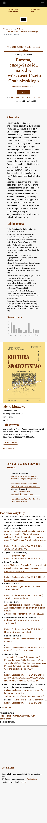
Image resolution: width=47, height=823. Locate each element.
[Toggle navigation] (42, 3)
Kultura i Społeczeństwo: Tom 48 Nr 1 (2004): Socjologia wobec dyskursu (24, 596)
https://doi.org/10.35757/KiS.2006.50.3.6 (25, 97)
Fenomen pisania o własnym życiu (31, 700)
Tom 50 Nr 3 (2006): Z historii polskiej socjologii (22, 32)
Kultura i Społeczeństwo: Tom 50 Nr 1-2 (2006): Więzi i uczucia (25, 500)
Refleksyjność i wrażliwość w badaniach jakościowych (21, 621)
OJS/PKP (24, 782)
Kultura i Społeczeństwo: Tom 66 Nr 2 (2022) (24, 614)
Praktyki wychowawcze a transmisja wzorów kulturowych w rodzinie (23, 691)
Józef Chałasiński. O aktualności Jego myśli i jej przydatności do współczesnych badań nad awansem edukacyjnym (25, 568)
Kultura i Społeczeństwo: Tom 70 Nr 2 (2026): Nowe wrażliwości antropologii (24, 630)
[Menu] (23, 19)
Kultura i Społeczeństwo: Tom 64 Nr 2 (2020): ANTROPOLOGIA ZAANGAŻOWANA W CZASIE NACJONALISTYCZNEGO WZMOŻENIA (24, 678)
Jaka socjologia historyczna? (17, 555)
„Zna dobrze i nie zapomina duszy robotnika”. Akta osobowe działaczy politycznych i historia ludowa (24, 608)
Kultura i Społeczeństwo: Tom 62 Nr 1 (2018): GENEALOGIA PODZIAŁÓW (24, 547)
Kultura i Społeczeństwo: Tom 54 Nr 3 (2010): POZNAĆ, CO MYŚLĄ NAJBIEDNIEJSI (24, 649)
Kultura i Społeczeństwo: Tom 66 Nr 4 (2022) (23, 558)
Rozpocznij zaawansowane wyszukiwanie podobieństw (18, 717)
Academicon (32, 779)
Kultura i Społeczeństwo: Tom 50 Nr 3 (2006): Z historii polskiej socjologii (24, 485)
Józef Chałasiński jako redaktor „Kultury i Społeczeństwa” (22, 587)
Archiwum (20, 29)
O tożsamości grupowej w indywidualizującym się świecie (22, 493)
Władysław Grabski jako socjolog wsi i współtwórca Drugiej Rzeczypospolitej (24, 477)
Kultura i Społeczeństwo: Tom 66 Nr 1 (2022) (24, 696)
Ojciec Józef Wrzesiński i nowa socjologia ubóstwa (22, 640)
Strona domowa (9, 29)
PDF (23, 92)
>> (10, 707)
